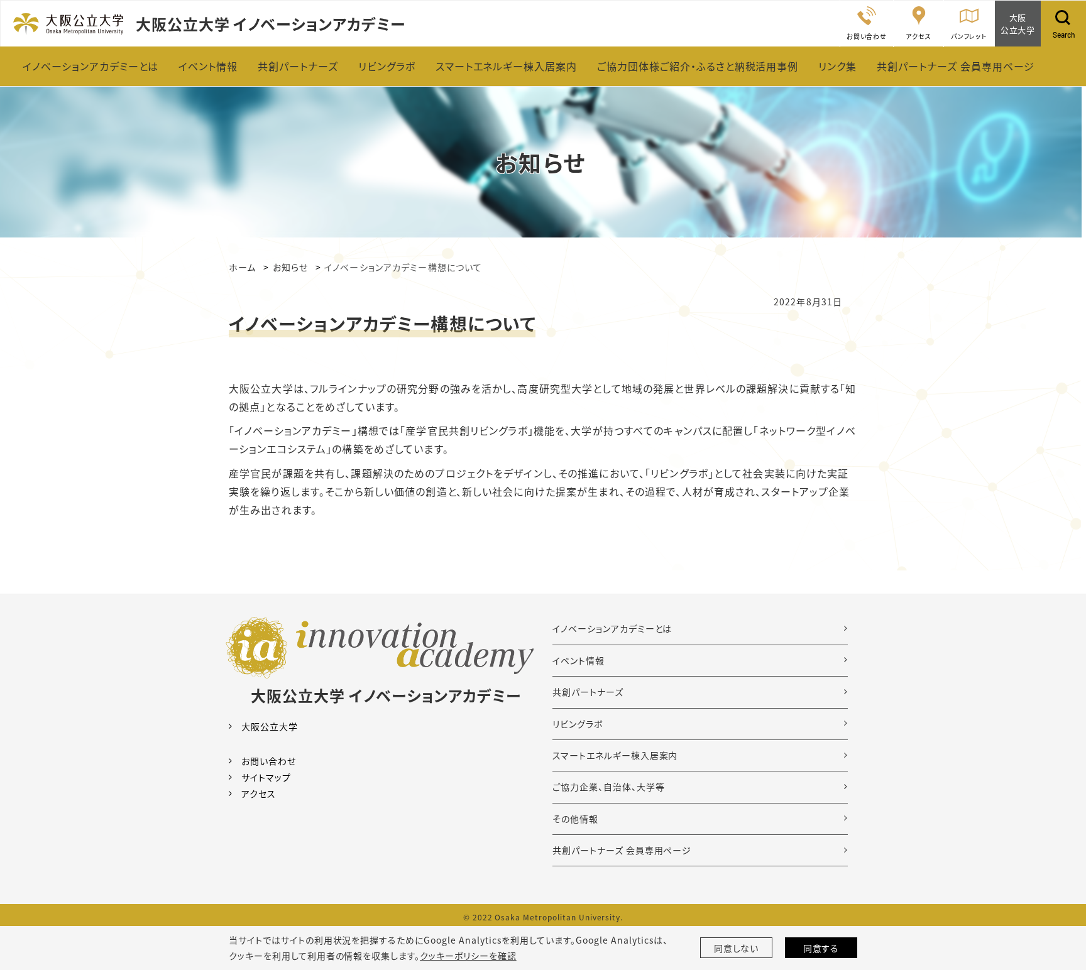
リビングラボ (577, 723)
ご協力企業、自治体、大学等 (608, 786)
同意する (821, 948)
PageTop (1058, 903)
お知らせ (290, 267)
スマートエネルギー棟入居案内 (614, 755)
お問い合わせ (268, 761)
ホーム (242, 267)
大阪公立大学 (269, 726)
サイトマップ (266, 777)
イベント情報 (578, 660)
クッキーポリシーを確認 (468, 955)
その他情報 (575, 818)
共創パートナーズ (587, 691)
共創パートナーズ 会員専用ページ (621, 850)
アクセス (258, 793)
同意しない (736, 948)
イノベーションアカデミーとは (612, 628)
